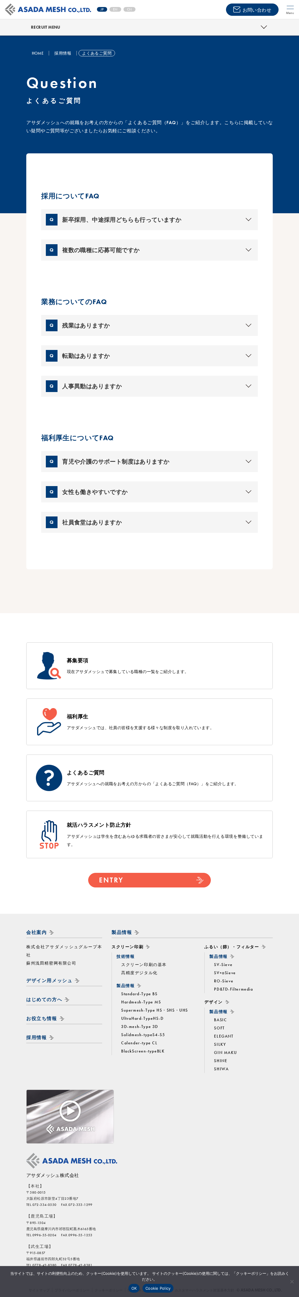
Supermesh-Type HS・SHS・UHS (154, 1010)
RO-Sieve (223, 981)
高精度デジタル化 (139, 972)
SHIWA (221, 1068)
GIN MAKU (225, 1052)
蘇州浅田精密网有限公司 (51, 963)
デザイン (213, 1002)
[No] (292, 1281)
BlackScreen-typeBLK (142, 1051)
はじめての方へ (44, 999)
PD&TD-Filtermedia (233, 989)
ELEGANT (223, 1036)
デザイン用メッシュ (49, 980)
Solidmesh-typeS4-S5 (143, 1034)
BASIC (220, 1019)
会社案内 (36, 932)
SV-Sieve (223, 964)
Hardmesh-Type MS (141, 1002)
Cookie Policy (158, 1288)
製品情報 (122, 932)
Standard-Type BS (139, 993)
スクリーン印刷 (127, 947)
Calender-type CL (139, 1042)
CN (129, 9)
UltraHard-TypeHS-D (142, 1018)
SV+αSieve (225, 972)
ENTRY (111, 880)
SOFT (219, 1028)
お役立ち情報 (41, 1018)
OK (134, 1288)
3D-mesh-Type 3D (139, 1026)
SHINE (220, 1060)
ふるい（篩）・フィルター (231, 947)
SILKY (220, 1044)
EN (115, 9)
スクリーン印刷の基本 (144, 964)
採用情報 (36, 1037)
